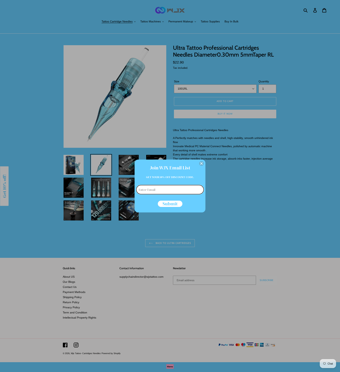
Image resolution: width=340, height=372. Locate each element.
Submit (170, 204)
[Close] (201, 163)
